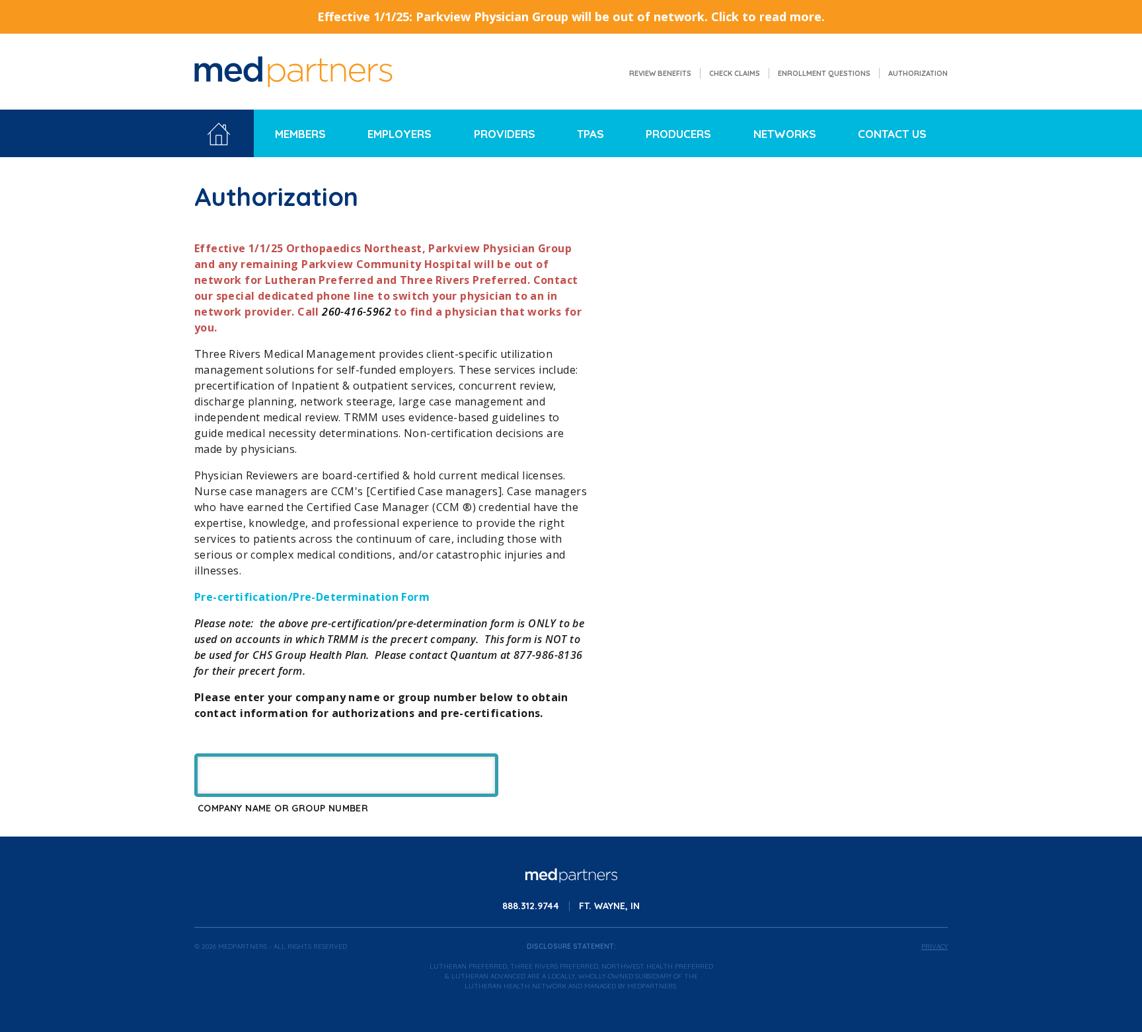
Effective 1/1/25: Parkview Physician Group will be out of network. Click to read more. (571, 16)
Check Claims (734, 73)
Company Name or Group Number (283, 808)
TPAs (590, 134)
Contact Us (892, 134)
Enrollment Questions (824, 73)
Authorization (918, 73)
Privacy (934, 946)
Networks (784, 134)
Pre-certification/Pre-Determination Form (312, 597)
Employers (399, 134)
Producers (678, 134)
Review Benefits (660, 73)
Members (300, 134)
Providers (504, 134)
